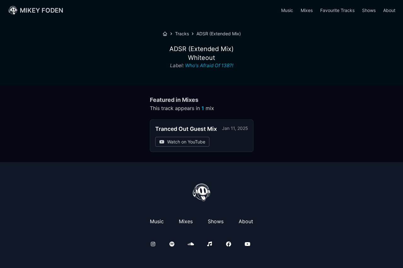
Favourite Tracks (337, 10)
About (389, 10)
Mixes (307, 10)
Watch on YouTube (186, 141)
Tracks (182, 33)
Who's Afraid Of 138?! (209, 65)
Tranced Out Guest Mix (186, 128)
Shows (369, 10)
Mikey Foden (41, 10)
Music (287, 10)
